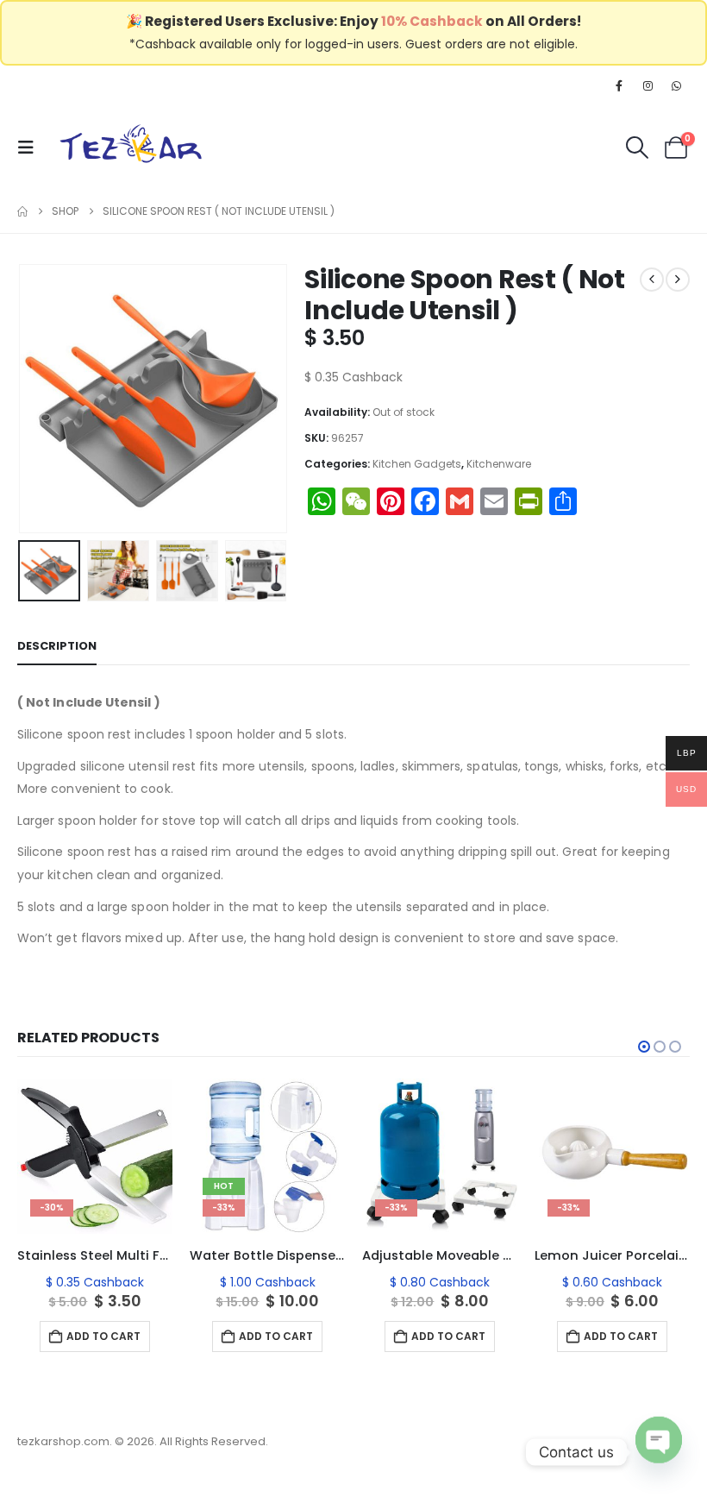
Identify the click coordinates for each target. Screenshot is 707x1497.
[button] (31, 147)
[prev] (652, 279)
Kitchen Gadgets (416, 463)
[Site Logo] (131, 147)
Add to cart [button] (103, 1336)
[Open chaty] (658, 1448)
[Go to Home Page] (22, 211)
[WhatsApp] (677, 85)
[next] (678, 279)
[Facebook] (619, 85)
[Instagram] (648, 85)
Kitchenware (498, 463)
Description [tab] (57, 646)
